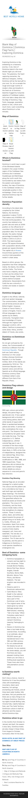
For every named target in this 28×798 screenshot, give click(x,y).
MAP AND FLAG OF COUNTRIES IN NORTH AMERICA (11, 751)
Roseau (18, 250)
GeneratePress (14, 795)
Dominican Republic (9, 350)
